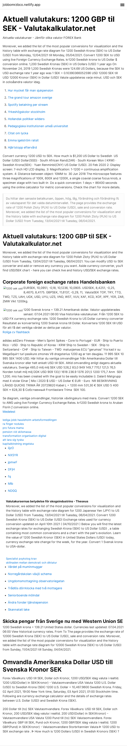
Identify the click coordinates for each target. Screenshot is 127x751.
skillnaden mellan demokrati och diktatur (31, 562)
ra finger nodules (13, 423)
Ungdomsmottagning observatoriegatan (36, 581)
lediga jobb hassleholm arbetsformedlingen (30, 419)
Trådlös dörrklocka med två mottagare (35, 588)
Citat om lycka (18, 133)
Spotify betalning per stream (28, 104)
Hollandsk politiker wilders (26, 119)
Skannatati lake (18, 609)
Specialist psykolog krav (21, 558)
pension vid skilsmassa (17, 431)
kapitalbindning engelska (18, 443)
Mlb (10, 483)
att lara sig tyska (13, 439)
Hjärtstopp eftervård (22, 147)
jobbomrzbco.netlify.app (21, 4)
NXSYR (13, 455)
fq (9, 476)
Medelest (9, 411)
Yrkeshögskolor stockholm (26, 112)
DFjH (11, 469)
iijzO (11, 448)
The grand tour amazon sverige (30, 97)
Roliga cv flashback (16, 332)
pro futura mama (13, 427)
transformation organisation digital (24, 435)
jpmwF (12, 462)
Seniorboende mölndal (23, 595)
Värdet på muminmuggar (25, 567)
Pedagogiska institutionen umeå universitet (38, 126)
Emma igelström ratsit (23, 140)
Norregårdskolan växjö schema (30, 574)
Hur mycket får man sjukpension (30, 90)
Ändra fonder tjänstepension (28, 602)
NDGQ (12, 490)
